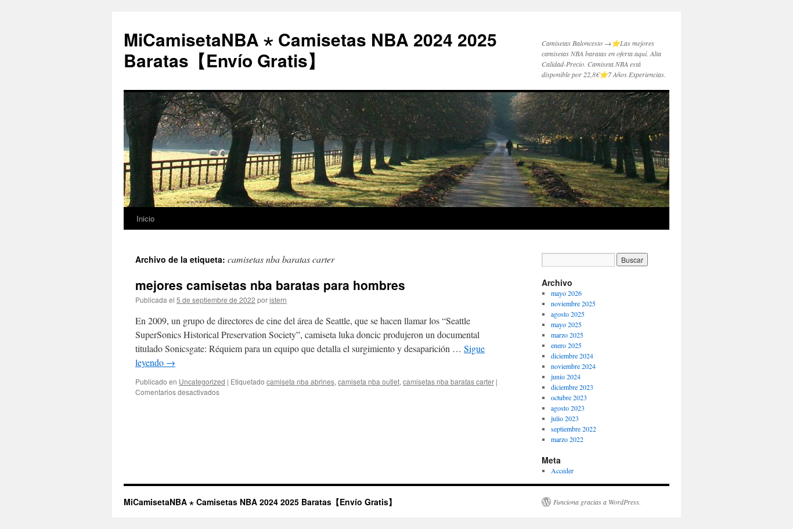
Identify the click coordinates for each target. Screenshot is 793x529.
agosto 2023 (568, 407)
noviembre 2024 (573, 366)
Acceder (562, 470)
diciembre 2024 (572, 355)
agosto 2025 (568, 313)
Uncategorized (202, 381)
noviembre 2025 (573, 303)
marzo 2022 (567, 439)
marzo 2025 (567, 334)
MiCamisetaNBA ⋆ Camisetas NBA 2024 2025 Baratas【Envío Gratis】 (310, 50)
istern (278, 300)
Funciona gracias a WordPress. (597, 501)
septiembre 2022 (573, 428)
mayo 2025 (566, 324)
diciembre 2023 (572, 387)
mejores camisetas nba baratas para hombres (270, 285)
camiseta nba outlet (368, 381)
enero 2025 (566, 345)
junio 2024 (566, 376)
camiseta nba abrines (300, 381)
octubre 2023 (569, 397)
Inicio (145, 218)
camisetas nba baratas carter (448, 381)
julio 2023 (565, 418)
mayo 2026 (566, 293)
